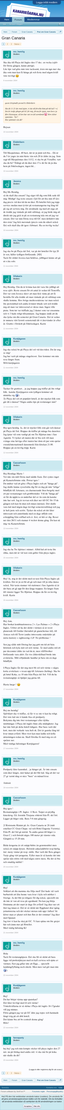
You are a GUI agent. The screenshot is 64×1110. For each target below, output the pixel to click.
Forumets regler (38, 1091)
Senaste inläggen (16, 24)
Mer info (37, 1106)
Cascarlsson (19, 463)
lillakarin (17, 276)
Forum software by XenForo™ (13, 1091)
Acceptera (28, 1106)
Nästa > (17, 44)
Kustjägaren (19, 339)
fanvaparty (18, 1038)
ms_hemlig (19, 51)
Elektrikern (18, 142)
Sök (4, 24)
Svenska (5, 1088)
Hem (6, 19)
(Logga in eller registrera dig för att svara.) (45, 1069)
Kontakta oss (51, 1088)
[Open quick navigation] (60, 32)
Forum (18, 19)
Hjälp (60, 1088)
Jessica (17, 181)
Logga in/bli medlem (46, 2)
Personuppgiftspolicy (55, 1091)
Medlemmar (33, 19)
